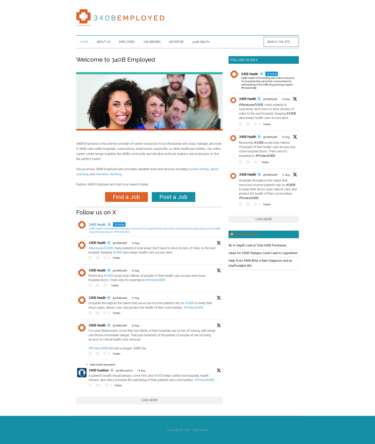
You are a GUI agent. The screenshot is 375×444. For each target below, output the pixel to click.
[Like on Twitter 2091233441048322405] (106, 286)
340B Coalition (99, 370)
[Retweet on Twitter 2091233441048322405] (99, 286)
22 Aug (135, 270)
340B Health (97, 243)
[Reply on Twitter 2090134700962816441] (91, 386)
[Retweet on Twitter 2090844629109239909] (99, 313)
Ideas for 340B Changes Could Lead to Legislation (263, 253)
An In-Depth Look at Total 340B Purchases (258, 245)
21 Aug (135, 298)
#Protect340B (155, 280)
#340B (117, 252)
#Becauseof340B (100, 248)
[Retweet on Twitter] (86, 364)
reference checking (109, 174)
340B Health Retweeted (102, 364)
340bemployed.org (121, 17)
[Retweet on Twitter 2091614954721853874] (99, 258)
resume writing (198, 169)
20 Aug (135, 325)
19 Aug (141, 370)
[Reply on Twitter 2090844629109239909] (91, 313)
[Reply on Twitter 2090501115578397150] (91, 354)
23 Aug (135, 243)
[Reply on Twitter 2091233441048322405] (91, 286)
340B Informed (246, 234)
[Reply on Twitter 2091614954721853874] (91, 258)
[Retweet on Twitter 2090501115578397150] (99, 354)
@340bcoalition (124, 370)
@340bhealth (120, 243)
